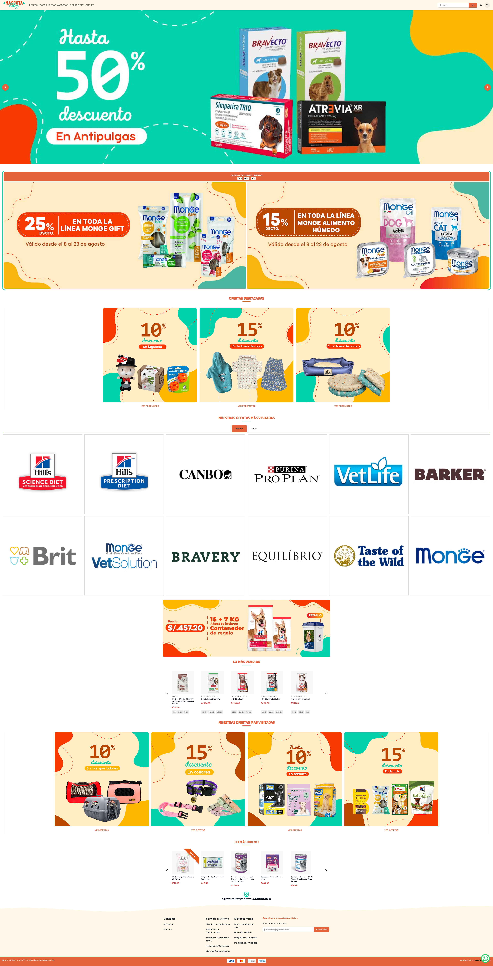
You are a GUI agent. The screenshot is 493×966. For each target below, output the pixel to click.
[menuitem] (33, 5)
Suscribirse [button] (321, 929)
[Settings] (5, 87)
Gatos (254, 429)
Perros (239, 429)
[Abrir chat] (485, 958)
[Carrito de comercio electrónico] (487, 5)
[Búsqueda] (473, 5)
